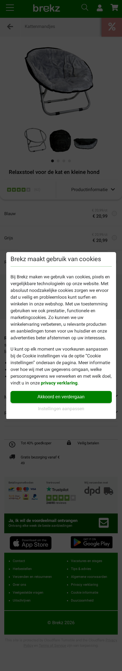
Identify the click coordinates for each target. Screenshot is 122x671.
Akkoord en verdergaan (61, 396)
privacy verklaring (59, 383)
